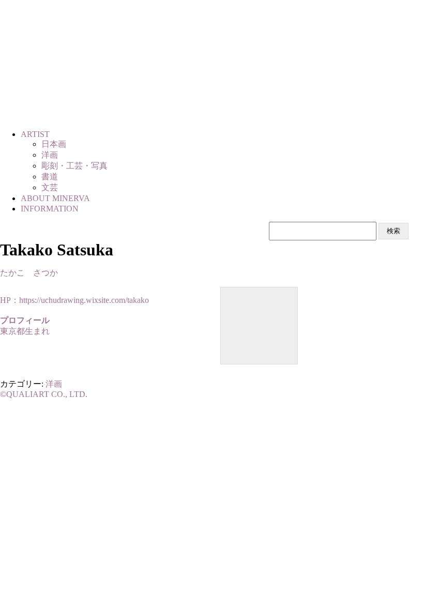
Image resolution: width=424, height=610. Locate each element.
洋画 (54, 383)
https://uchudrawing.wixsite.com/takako (84, 300)
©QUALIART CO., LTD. (43, 394)
